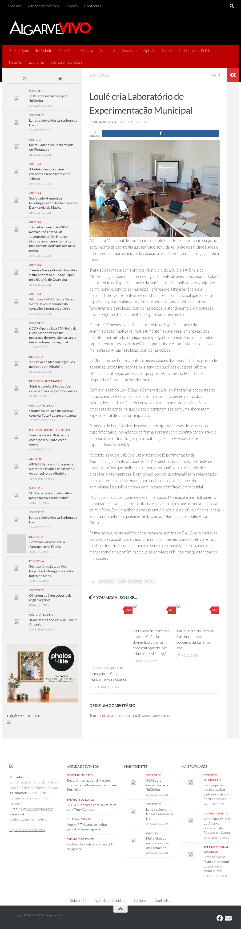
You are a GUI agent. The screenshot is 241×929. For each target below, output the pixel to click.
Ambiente (107, 50)
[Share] (160, 133)
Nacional (15, 62)
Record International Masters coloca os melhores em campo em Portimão (92, 784)
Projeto (150, 581)
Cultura (87, 50)
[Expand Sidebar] (233, 75)
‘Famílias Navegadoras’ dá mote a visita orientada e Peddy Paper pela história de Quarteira (53, 274)
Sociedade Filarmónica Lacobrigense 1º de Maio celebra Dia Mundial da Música (53, 202)
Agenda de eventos (43, 6)
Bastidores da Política (195, 50)
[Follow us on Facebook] (220, 918)
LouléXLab (135, 581)
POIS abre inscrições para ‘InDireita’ (157, 784)
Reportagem (19, 50)
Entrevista (67, 50)
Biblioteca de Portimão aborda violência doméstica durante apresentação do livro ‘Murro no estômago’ (151, 642)
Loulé (121, 581)
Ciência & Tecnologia (66, 62)
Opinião (149, 50)
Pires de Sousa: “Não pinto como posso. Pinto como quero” (49, 439)
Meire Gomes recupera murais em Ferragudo (158, 842)
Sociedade (43, 50)
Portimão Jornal (41, 429)
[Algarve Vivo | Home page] (50, 28)
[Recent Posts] (24, 79)
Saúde (167, 50)
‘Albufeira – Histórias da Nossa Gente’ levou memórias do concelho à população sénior (51, 303)
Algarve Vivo (105, 122)
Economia (36, 62)
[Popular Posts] (60, 79)
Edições (71, 6)
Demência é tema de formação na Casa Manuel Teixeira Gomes (108, 673)
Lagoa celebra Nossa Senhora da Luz (159, 814)
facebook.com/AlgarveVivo (27, 819)
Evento (48, 405)
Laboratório (107, 581)
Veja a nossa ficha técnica (27, 830)
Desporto (129, 50)
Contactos (92, 6)
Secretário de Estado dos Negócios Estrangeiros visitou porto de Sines (51, 570)
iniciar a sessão (113, 715)
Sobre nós (14, 6)
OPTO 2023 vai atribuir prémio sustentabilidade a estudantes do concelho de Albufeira (51, 468)
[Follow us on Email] (228, 918)
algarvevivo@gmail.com (37, 809)
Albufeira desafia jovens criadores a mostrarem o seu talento (50, 173)
